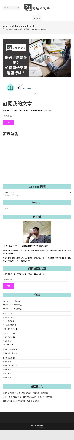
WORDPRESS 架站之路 (11, 301)
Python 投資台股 (8, 321)
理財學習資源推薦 (9, 365)
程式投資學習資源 (9, 329)
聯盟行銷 (6, 373)
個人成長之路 (7, 313)
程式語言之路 (7, 333)
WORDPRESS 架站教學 (11, 309)
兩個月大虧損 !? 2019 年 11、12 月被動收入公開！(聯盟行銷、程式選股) (27, 397)
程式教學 (6, 341)
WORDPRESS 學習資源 (11, 305)
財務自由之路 (7, 358)
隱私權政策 (40, 425)
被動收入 (6, 377)
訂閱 (8, 122)
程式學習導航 (7, 337)
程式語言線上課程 (9, 353)
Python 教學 (7, 344)
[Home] (3, 29)
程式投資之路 (7, 317)
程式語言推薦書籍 (9, 349)
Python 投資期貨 (8, 325)
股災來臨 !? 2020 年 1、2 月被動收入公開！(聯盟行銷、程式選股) (25, 393)
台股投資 (6, 361)
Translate (16, 195)
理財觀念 (6, 369)
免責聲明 (33, 425)
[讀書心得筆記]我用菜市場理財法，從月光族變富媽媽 (21, 401)
